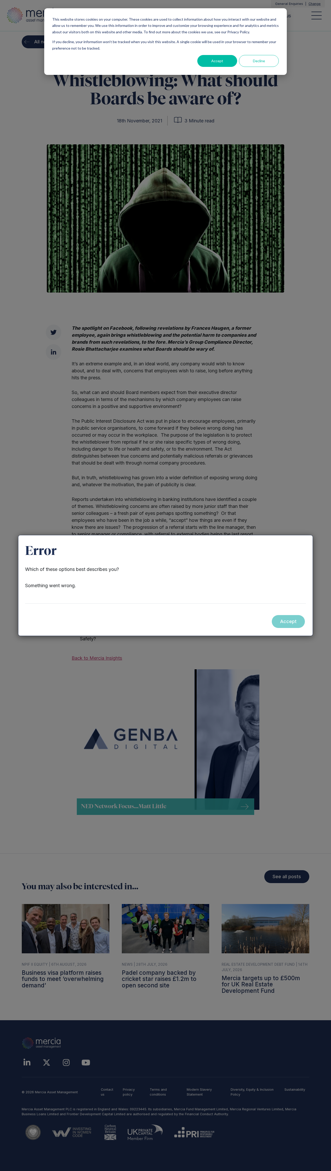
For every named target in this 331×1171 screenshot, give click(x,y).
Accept (217, 61)
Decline (259, 61)
